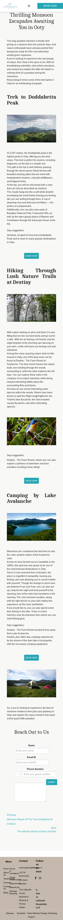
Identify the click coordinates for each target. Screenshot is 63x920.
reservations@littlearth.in (30, 867)
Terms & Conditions (11, 871)
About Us (4, 873)
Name (31, 745)
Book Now (50, 6)
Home (4, 869)
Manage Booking (11, 892)
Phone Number (35, 769)
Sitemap (10, 913)
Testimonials (4, 879)
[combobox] (18, 774)
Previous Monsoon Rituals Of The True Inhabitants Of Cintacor (29, 819)
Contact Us (4, 887)
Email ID (31, 757)
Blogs (4, 892)
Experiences (11, 883)
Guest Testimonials (11, 878)
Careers (4, 882)
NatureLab (11, 887)
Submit (52, 782)
